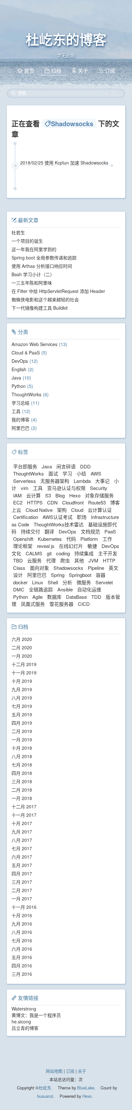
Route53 (97, 502)
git (49, 553)
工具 (16, 411)
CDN (52, 502)
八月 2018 (22, 756)
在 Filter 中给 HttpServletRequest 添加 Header (58, 291)
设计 (18, 574)
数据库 (54, 596)
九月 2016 (22, 923)
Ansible (65, 589)
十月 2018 (22, 748)
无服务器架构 (54, 480)
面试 (53, 473)
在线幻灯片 (71, 545)
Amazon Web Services (34, 344)
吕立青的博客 (25, 1028)
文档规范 (90, 531)
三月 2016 (22, 974)
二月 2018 (22, 789)
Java (16, 377)
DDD (85, 466)
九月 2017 (22, 831)
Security (98, 487)
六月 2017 (22, 856)
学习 (67, 473)
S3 (48, 495)
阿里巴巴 (20, 428)
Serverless (24, 480)
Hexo (74, 495)
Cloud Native (39, 509)
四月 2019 (22, 723)
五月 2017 (22, 865)
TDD (96, 596)
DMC (18, 589)
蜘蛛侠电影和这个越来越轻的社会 (45, 299)
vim (25, 487)
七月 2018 (22, 764)
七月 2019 (22, 706)
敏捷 (92, 545)
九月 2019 (22, 689)
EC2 (17, 502)
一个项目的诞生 (27, 241)
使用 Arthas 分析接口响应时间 (42, 266)
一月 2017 (22, 898)
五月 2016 (22, 957)
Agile (37, 596)
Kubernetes (50, 538)
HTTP (109, 560)
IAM (17, 495)
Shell (53, 582)
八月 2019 (22, 697)
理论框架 (22, 545)
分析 (67, 582)
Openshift (23, 538)
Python (19, 386)
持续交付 (30, 531)
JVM (93, 560)
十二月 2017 (24, 806)
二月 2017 (22, 890)
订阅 (70, 1071)
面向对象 (39, 567)
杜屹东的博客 (66, 40)
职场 (82, 516)
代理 (51, 560)
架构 (62, 509)
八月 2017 (22, 840)
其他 (79, 560)
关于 (82, 1071)
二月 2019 (22, 731)
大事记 (102, 480)
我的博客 (20, 419)
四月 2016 (22, 965)
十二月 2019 (24, 664)
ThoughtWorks (26, 394)
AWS (96, 473)
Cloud (77, 509)
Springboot (80, 574)
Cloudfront (73, 502)
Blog (60, 495)
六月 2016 (22, 948)
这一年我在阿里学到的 (34, 249)
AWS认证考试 (57, 516)
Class (19, 567)
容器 (100, 574)
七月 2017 (22, 848)
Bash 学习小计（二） (33, 274)
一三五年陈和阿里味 (32, 282)
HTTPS (35, 502)
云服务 (34, 560)
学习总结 (20, 403)
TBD (18, 560)
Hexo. (87, 1096)
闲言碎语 (66, 466)
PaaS (110, 531)
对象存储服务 (99, 495)
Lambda (82, 480)
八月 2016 (22, 932)
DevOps (20, 361)
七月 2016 (22, 940)
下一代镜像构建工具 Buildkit (40, 308)
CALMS (34, 553)
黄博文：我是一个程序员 (36, 1015)
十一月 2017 (24, 815)
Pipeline (96, 567)
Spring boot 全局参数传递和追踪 (44, 257)
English (19, 369)
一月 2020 (22, 656)
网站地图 (54, 1071)
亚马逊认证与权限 (66, 487)
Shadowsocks (68, 567)
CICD (84, 603)
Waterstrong (24, 1008)
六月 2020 (22, 639)
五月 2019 (22, 714)
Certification (25, 516)
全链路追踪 (41, 589)
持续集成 (84, 553)
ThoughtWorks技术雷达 (59, 524)
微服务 (84, 582)
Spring (57, 574)
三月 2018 (22, 781)
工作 (107, 538)
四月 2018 (22, 773)
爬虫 (65, 560)
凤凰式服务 (33, 603)
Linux (37, 582)
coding (63, 553)
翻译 (49, 531)
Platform (89, 538)
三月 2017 (22, 882)
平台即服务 (25, 466)
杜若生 (18, 232)
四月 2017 (22, 873)
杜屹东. (46, 1088)
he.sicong (21, 1021)
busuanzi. (45, 1096)
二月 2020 (22, 647)
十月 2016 (22, 915)
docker (20, 582)
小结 (81, 473)
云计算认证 (100, 509)
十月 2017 (22, 823)
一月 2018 (22, 798)
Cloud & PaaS (26, 352)
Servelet (104, 582)
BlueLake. (85, 1088)
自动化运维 (89, 589)
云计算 (33, 495)
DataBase (76, 596)
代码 (71, 538)
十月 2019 (22, 681)
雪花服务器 (61, 603)
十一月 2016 (24, 907)
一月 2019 (22, 739)
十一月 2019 (24, 672)
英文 (113, 567)
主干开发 (107, 553)
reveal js (45, 545)
